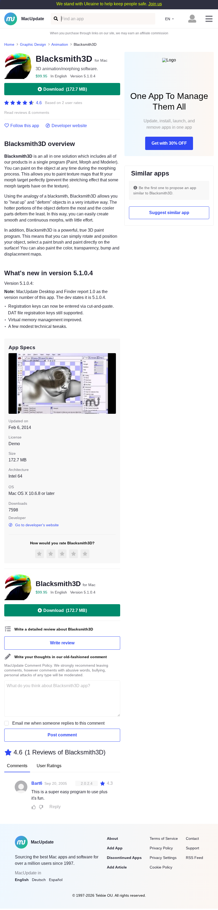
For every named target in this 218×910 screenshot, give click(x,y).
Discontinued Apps (124, 857)
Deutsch (39, 880)
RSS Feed (194, 857)
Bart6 (36, 783)
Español (55, 880)
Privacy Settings (163, 857)
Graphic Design (33, 44)
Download (65, 89)
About (112, 838)
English (22, 880)
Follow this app (24, 126)
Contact (192, 838)
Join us (155, 4)
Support (192, 848)
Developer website (69, 126)
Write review (62, 643)
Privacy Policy (161, 848)
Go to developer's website (37, 525)
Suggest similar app (169, 212)
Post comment (62, 735)
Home (9, 44)
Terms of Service (164, 838)
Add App (115, 848)
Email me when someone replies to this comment (58, 723)
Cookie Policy (161, 867)
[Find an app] (55, 18)
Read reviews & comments (26, 112)
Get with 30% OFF (169, 143)
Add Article (117, 867)
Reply (55, 806)
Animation (59, 44)
